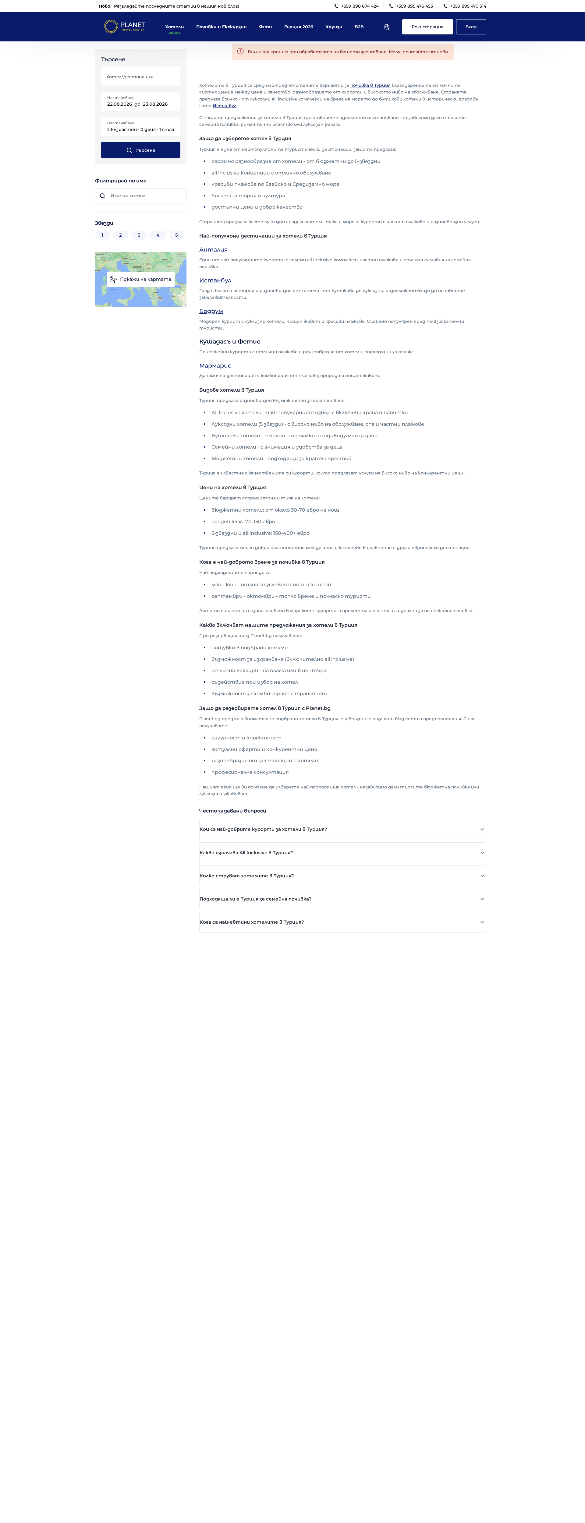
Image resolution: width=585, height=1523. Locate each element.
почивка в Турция (370, 85)
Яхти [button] (265, 27)
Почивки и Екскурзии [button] (221, 27)
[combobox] (140, 79)
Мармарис (215, 365)
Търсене (145, 150)
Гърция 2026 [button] (298, 27)
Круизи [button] (333, 27)
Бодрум (211, 311)
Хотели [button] (174, 27)
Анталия (213, 249)
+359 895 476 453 (414, 6)
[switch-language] (386, 26)
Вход (471, 27)
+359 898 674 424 (360, 6)
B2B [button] (359, 27)
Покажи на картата (145, 279)
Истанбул (224, 105)
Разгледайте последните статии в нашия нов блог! (169, 6)
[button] (343, 829)
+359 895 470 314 (468, 6)
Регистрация (428, 27)
